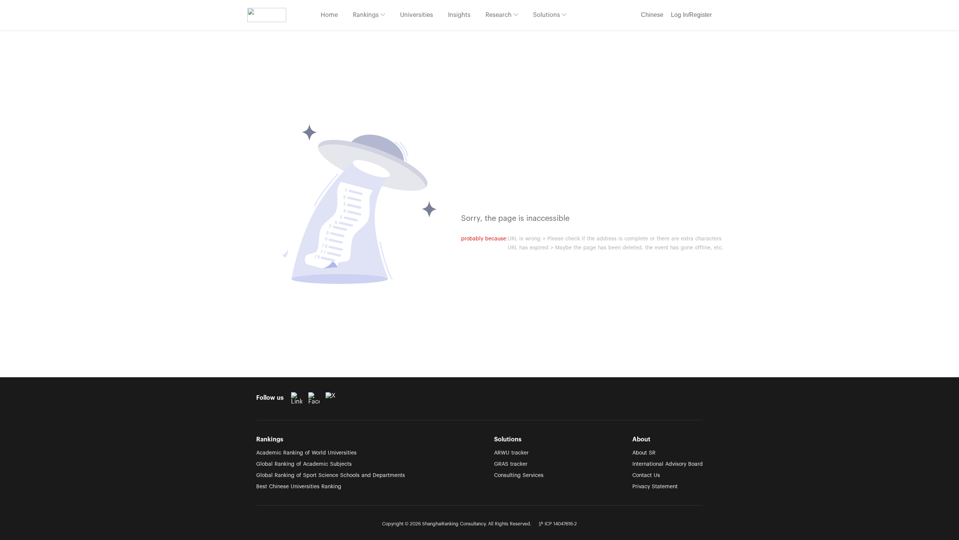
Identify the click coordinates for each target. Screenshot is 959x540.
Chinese (652, 15)
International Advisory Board (667, 464)
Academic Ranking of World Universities (306, 453)
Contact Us (646, 475)
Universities (416, 15)
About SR (644, 453)
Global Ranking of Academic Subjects (304, 464)
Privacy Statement (655, 486)
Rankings (367, 15)
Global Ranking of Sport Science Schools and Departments (330, 475)
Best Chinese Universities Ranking (298, 486)
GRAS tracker (510, 464)
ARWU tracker (511, 453)
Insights (459, 15)
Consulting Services (519, 475)
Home (329, 15)
